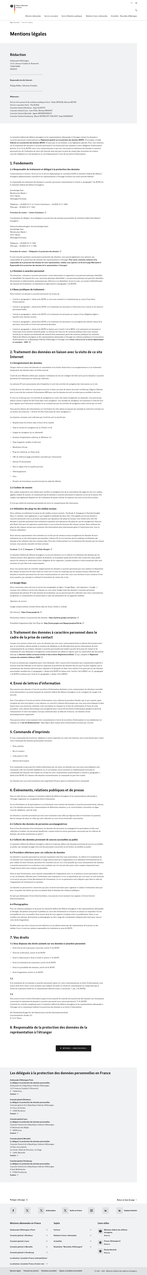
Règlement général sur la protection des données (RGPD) (62, 140)
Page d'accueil (14, 22)
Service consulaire (51, 16)
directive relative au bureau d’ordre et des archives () (46, 654)
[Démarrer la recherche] (135, 9)
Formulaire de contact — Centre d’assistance (27, 212)
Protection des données (31, 1271)
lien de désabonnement (31, 723)
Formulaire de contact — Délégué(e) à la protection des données (34, 251)
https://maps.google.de (30, 612)
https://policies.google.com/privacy (62, 618)
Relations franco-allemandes (97, 16)
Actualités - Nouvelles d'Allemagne (124, 16)
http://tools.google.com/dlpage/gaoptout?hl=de (62, 623)
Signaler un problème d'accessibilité (70, 1271)
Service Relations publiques (72, 16)
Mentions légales (15, 1271)
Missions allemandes (33, 16)
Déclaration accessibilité (49, 1271)
